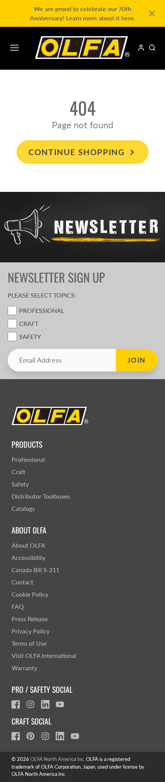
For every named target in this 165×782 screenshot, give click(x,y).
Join (136, 360)
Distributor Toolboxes (41, 496)
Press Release (30, 618)
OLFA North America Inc (57, 759)
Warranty (24, 667)
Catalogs (23, 508)
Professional (41, 310)
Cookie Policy (30, 594)
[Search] (152, 47)
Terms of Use (29, 643)
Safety (30, 336)
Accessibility (28, 557)
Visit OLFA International (44, 655)
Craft (28, 323)
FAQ (18, 606)
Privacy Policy (31, 631)
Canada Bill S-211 (35, 569)
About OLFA (28, 545)
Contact (22, 582)
